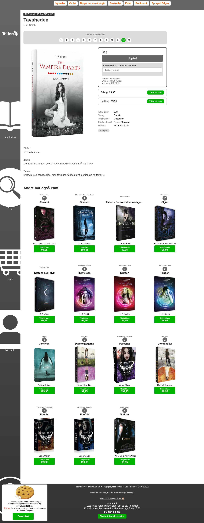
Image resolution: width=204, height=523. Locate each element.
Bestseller (115, 3)
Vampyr (103, 130)
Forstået (23, 516)
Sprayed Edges (160, 3)
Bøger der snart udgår (92, 3)
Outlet (72, 3)
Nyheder (60, 3)
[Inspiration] (10, 103)
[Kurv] (10, 245)
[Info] (10, 483)
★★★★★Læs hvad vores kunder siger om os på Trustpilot (112, 504)
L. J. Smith (29, 25)
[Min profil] (10, 316)
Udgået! (132, 58)
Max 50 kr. (105, 498)
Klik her (7, 508)
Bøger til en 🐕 (117, 498)
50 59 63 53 (112, 511)
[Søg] (10, 174)
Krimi (128, 3)
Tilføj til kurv (155, 92)
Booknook (141, 3)
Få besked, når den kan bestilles (119, 65)
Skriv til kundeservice (112, 516)
